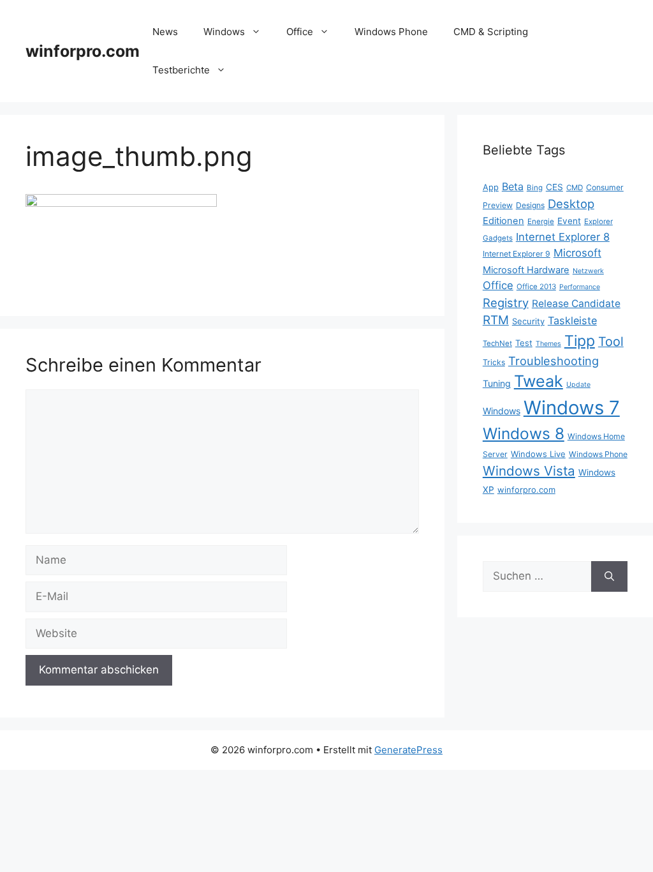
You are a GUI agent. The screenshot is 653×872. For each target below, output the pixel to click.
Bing (535, 187)
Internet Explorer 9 (516, 254)
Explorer (598, 221)
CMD (574, 187)
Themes (548, 344)
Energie (540, 221)
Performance (579, 287)
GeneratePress (408, 750)
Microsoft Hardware (526, 270)
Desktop (571, 204)
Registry (506, 303)
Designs (530, 205)
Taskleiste (572, 320)
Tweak (538, 381)
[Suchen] (609, 576)
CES (554, 187)
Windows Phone (391, 32)
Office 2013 (536, 286)
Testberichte (181, 70)
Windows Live (538, 454)
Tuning (497, 383)
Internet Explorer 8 (563, 236)
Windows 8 (523, 433)
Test (523, 343)
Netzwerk (588, 271)
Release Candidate (576, 303)
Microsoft (577, 252)
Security (528, 321)
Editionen (503, 221)
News (165, 32)
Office (299, 32)
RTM (496, 320)
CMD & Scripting (490, 32)
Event (569, 221)
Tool (611, 341)
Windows (224, 32)
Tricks (494, 362)
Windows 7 (572, 407)
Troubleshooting (553, 361)
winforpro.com (83, 51)
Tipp (579, 341)
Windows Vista (529, 471)
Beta (513, 186)
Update (578, 384)
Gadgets (498, 238)
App (491, 187)
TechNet (497, 343)
